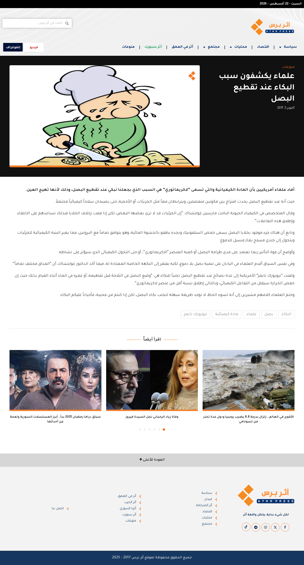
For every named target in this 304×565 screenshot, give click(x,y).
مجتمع (214, 47)
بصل (269, 314)
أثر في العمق (182, 47)
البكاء (286, 314)
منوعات (128, 47)
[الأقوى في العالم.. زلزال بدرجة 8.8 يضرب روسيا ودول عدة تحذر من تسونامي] (248, 380)
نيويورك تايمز (195, 314)
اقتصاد (263, 47)
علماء (251, 314)
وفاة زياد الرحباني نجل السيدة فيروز (152, 417)
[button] (16, 390)
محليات (240, 47)
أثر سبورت (153, 47)
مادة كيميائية (226, 314)
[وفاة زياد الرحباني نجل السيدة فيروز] (152, 380)
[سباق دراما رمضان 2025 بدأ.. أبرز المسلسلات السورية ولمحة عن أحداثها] (55, 380)
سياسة (290, 47)
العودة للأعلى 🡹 (152, 460)
